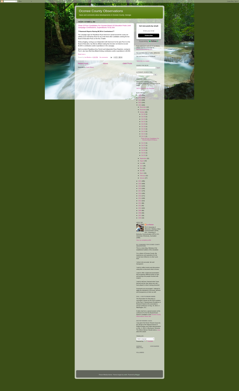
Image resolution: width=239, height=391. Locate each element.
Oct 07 (143, 145)
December (143, 107)
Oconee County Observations (101, 11)
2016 (140, 193)
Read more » (82, 54)
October (142, 112)
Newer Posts (83, 63)
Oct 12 (143, 134)
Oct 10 (143, 143)
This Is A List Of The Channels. (145, 88)
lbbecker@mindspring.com (144, 49)
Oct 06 (143, 148)
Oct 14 (143, 131)
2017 (140, 191)
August (142, 161)
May (141, 168)
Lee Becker (150, 224)
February (143, 175)
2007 (140, 215)
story (158, 330)
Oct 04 (143, 150)
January (142, 178)
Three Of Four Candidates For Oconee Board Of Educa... (150, 139)
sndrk (125, 374)
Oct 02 (143, 153)
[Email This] (114, 57)
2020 (140, 183)
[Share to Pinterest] (121, 57)
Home (105, 63)
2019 (140, 186)
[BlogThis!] (116, 57)
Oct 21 (143, 121)
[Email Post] (111, 57)
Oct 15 (143, 129)
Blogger (137, 374)
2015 (140, 196)
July (141, 163)
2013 (140, 200)
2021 (140, 181)
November (143, 109)
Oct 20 (143, 124)
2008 (140, 213)
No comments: (104, 57)
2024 (140, 100)
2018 (140, 188)
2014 (140, 198)
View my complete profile (143, 240)
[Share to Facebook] (120, 57)
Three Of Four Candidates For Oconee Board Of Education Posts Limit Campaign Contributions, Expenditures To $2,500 (104, 26)
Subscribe (149, 35)
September (143, 158)
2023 (140, 102)
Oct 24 (143, 119)
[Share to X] (118, 57)
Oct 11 (143, 136)
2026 (140, 95)
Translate (150, 341)
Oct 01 (143, 155)
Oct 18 (143, 126)
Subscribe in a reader (143, 61)
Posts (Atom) (90, 67)
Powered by (143, 41)
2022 (140, 105)
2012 (140, 203)
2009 (140, 210)
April (141, 170)
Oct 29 (143, 116)
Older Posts (127, 63)
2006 (140, 218)
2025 (140, 97)
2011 (140, 205)
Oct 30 (143, 114)
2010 (140, 208)
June (141, 165)
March (142, 173)
